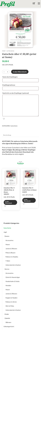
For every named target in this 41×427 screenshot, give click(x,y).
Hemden (8, 285)
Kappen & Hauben (11, 298)
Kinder (7, 314)
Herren (7, 269)
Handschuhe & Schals (13, 281)
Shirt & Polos (10, 306)
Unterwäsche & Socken (13, 265)
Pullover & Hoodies (12, 257)
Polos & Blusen (10, 253)
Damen (7, 236)
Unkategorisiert (9, 326)
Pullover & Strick (11, 302)
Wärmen (8, 322)
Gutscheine (10, 51)
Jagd (5, 232)
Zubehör (7, 318)
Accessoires (9, 240)
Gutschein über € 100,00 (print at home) (9, 190)
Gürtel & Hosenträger (13, 277)
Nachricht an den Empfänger (15, 93)
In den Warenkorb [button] (8, 202)
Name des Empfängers (10, 77)
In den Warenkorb (19, 72)
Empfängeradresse (9, 85)
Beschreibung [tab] (7, 135)
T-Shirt (8, 261)
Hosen (8, 244)
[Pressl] (7, 4)
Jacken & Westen (11, 248)
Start (4, 51)
